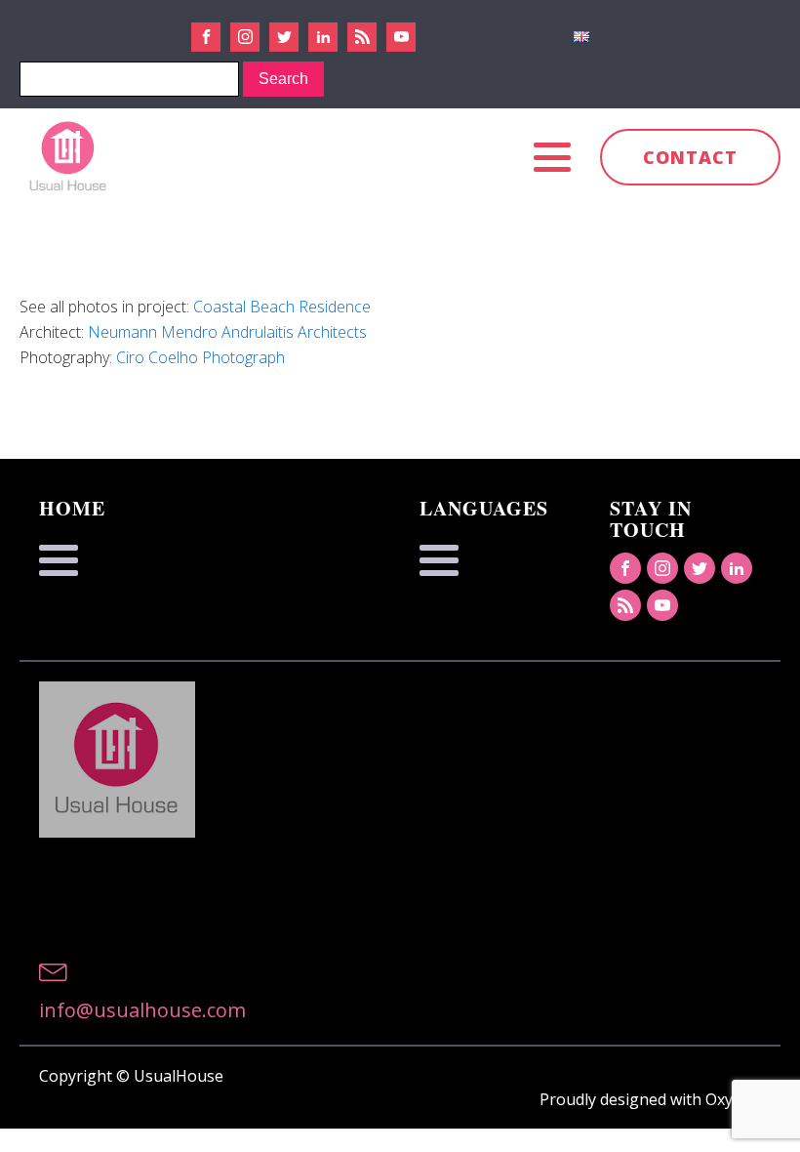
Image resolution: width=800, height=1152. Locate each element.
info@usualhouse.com (142, 1010)
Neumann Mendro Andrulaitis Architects (227, 332)
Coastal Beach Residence (282, 306)
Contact (690, 157)
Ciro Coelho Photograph (200, 357)
